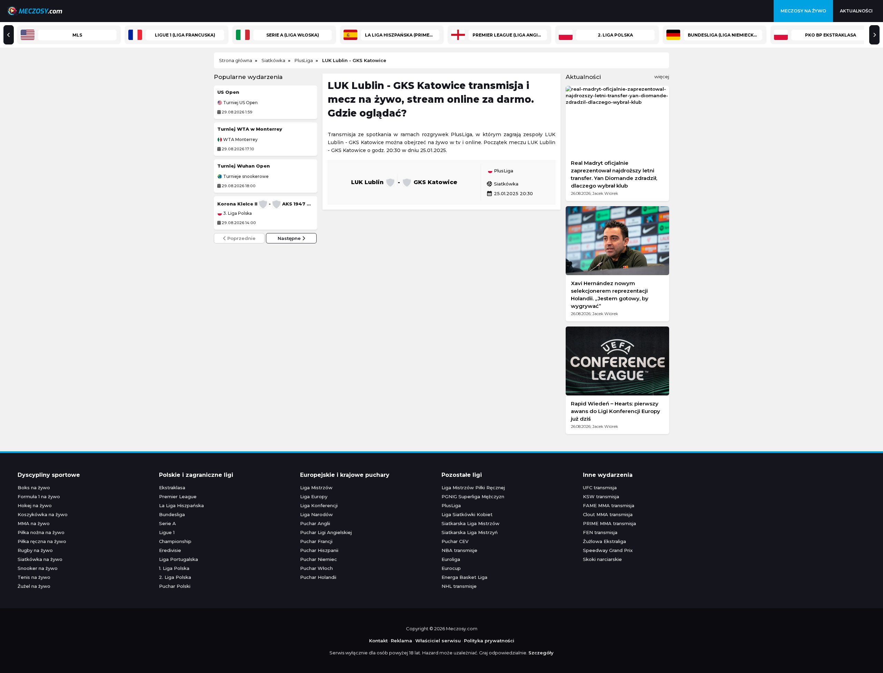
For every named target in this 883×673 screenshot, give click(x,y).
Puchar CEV (455, 541)
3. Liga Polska (237, 213)
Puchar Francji (316, 541)
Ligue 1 (167, 532)
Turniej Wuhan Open (243, 166)
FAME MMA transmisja (608, 505)
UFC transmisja (600, 487)
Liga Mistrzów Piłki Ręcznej (473, 487)
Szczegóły (541, 652)
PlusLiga (503, 171)
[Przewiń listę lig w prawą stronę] (874, 34)
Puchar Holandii (318, 577)
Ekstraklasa (172, 487)
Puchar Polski (174, 586)
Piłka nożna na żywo (41, 532)
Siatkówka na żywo (40, 559)
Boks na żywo (34, 487)
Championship (175, 541)
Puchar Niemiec (318, 559)
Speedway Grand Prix (608, 550)
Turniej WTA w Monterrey (249, 129)
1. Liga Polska (174, 568)
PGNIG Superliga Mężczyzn (473, 496)
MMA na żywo (34, 523)
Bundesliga (172, 514)
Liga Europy (313, 496)
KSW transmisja (601, 496)
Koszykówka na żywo (43, 514)
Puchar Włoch (316, 568)
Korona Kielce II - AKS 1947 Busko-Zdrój (265, 204)
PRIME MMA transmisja (609, 523)
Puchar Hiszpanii (319, 550)
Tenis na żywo (34, 577)
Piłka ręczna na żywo (42, 541)
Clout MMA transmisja (608, 514)
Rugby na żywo (35, 550)
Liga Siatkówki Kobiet (467, 514)
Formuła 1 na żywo (39, 496)
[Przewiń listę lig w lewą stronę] (8, 34)
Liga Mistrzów (316, 487)
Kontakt (378, 640)
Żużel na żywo (34, 586)
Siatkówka (502, 184)
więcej (661, 76)
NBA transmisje (459, 550)
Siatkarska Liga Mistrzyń (470, 532)
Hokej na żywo (35, 505)
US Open (228, 92)
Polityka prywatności (489, 640)
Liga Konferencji (319, 505)
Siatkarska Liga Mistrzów (470, 523)
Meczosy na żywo (803, 10)
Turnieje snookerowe (245, 176)
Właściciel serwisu (438, 640)
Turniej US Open (240, 102)
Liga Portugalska (178, 559)
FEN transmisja (600, 532)
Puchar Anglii (315, 523)
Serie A (167, 523)
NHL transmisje (459, 586)
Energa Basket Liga (464, 577)
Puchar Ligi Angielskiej (326, 532)
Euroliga (451, 559)
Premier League (178, 496)
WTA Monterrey (240, 139)
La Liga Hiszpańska (181, 505)
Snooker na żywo (38, 568)
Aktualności (856, 10)
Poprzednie (241, 238)
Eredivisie (170, 550)
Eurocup (451, 568)
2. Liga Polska (175, 577)
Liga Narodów (316, 514)
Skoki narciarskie (602, 559)
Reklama (401, 640)
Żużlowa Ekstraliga (604, 541)
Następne (290, 238)
